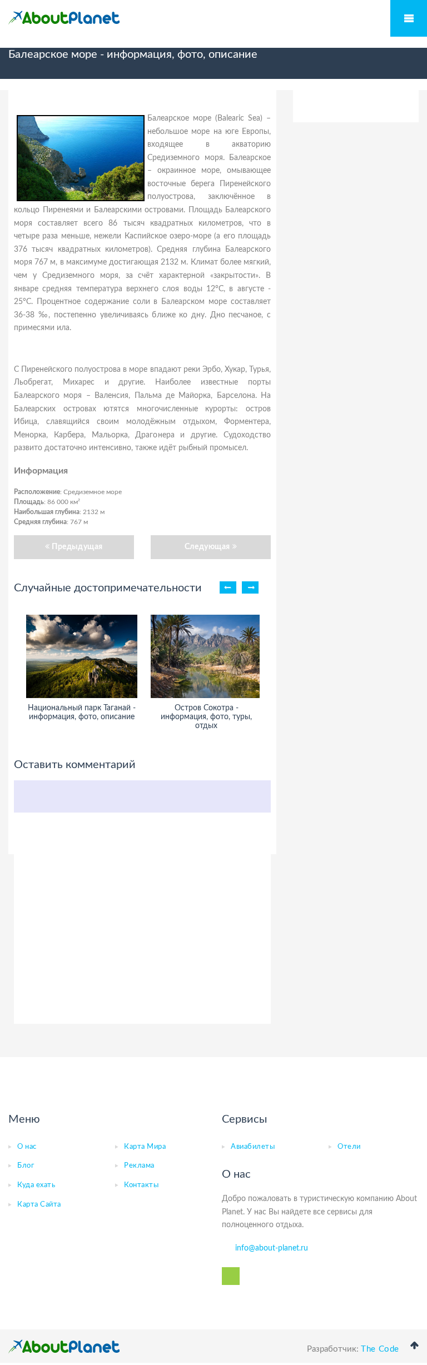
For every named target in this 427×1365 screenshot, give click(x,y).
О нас (27, 1146)
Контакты (141, 1185)
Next (250, 587)
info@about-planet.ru (271, 1248)
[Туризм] (64, 18)
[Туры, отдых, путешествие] (64, 1346)
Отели (349, 1146)
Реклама (139, 1165)
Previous (228, 587)
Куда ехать (36, 1185)
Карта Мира (145, 1146)
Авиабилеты (253, 1146)
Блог (25, 1165)
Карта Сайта (39, 1204)
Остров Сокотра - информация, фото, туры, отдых (206, 717)
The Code (380, 1349)
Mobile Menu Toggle (408, 18)
